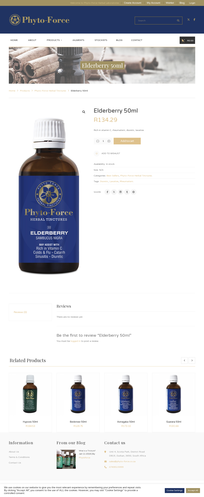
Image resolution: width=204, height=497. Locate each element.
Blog (182, 2)
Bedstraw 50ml (78, 421)
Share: (97, 192)
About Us (14, 451)
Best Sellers (112, 175)
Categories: (100, 175)
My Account (153, 2)
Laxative (113, 181)
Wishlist (170, 2)
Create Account (132, 2)
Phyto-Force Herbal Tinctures (50, 90)
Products (25, 90)
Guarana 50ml (173, 421)
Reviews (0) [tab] (20, 312)
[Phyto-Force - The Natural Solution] (39, 19)
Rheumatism (126, 181)
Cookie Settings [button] (174, 490)
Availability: (99, 164)
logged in (75, 341)
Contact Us (15, 462)
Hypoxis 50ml (30, 421)
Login (192, 3)
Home (12, 90)
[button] (84, 112)
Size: (96, 170)
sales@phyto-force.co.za (122, 461)
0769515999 (116, 467)
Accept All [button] (193, 490)
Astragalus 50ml (126, 421)
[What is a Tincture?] (66, 459)
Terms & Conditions (19, 457)
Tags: (96, 181)
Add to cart (127, 141)
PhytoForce (84, 457)
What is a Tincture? (87, 451)
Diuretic (104, 181)
